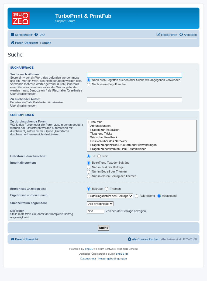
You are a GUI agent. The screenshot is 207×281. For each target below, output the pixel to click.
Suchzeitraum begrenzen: (28, 203)
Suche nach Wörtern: (25, 74)
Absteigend (169, 195)
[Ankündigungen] (141, 126)
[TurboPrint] (141, 122)
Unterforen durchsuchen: (28, 156)
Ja (93, 156)
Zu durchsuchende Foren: (28, 121)
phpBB (89, 248)
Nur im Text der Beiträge (107, 167)
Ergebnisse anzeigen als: (28, 188)
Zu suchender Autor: (25, 99)
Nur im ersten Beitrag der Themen (113, 176)
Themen (115, 188)
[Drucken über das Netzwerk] (141, 141)
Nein (105, 156)
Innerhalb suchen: (23, 162)
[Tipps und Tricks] (141, 134)
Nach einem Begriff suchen (109, 84)
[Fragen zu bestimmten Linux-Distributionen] (141, 149)
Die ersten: (18, 210)
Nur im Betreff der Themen (109, 171)
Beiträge (97, 188)
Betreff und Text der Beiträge (110, 162)
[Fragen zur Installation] (141, 130)
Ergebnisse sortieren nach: (29, 195)
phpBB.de (122, 253)
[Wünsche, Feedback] (141, 137)
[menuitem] (39, 34)
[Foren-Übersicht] (32, 17)
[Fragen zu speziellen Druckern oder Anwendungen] (141, 145)
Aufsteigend (147, 195)
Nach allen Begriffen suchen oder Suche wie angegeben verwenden (135, 80)
